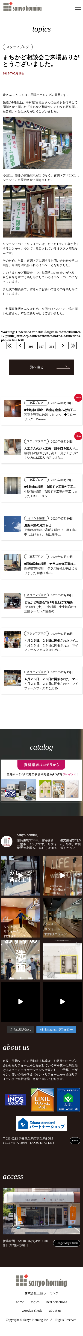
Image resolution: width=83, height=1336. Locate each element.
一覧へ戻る (35, 367)
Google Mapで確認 (67, 1243)
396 (31, 346)
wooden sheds (32, 1310)
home (20, 1302)
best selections (56, 1302)
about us (55, 1310)
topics (35, 1302)
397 (41, 346)
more (75, 1140)
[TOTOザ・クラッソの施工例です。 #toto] (20, 918)
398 (51, 346)
